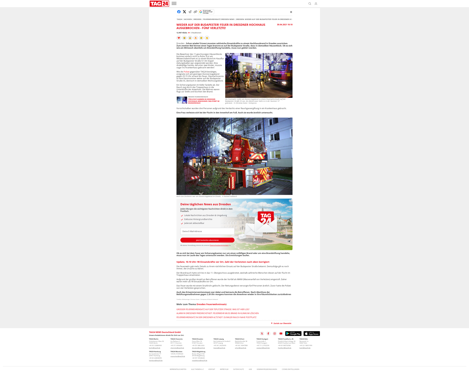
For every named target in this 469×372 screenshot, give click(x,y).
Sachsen (188, 19)
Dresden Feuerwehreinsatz (211, 304)
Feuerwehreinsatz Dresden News (218, 19)
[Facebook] (268, 333)
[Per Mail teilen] (189, 11)
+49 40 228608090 (155, 358)
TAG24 (179, 19)
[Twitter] (262, 333)
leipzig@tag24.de (219, 348)
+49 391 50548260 (198, 358)
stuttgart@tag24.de (263, 348)
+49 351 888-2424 (198, 345)
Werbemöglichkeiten (178, 369)
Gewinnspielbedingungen (267, 369)
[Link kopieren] (195, 11)
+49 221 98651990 (305, 345)
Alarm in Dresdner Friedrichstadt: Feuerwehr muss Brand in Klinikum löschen (217, 313)
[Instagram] (274, 333)
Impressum (224, 369)
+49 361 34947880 (241, 345)
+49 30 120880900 (155, 345)
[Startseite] (159, 4)
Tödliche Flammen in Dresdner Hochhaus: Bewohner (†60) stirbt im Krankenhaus (203, 101)
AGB (250, 369)
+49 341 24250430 (219, 345)
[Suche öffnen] (309, 3)
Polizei (187, 71)
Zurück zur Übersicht (282, 323)
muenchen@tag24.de (178, 356)
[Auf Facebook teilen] (178, 11)
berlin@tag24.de (154, 348)
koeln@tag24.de (304, 348)
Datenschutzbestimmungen (219, 245)
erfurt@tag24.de (240, 348)
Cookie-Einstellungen (290, 369)
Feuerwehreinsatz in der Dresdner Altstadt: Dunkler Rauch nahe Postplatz (216, 317)
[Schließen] (291, 12)
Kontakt (211, 369)
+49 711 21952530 (262, 345)
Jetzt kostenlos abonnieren (207, 240)
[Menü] (174, 3)
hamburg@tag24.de (156, 360)
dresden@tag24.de (198, 348)
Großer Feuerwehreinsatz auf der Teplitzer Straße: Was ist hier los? (212, 309)
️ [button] (179, 38)
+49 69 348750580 (284, 345)
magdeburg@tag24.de (199, 360)
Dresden (197, 19)
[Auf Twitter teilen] (184, 11)
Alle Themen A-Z (197, 369)
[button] (316, 3)
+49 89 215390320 (177, 354)
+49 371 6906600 (176, 345)
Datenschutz (238, 369)
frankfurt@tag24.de (284, 348)
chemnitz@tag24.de (177, 348)
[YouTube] (281, 333)
